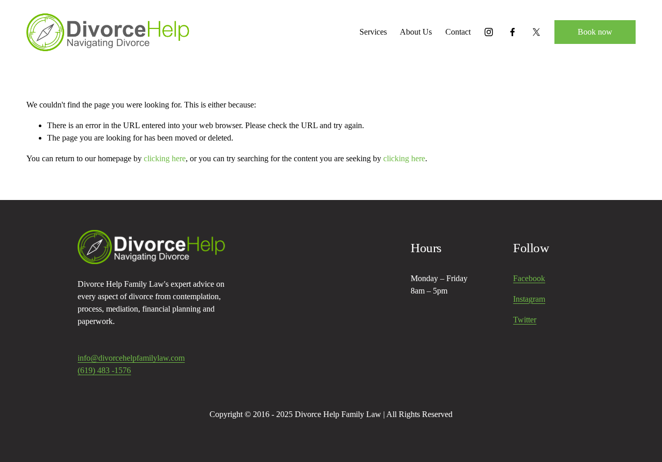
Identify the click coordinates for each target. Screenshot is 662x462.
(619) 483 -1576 (104, 370)
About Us (416, 31)
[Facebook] (512, 32)
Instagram (529, 299)
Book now (595, 31)
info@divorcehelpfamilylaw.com (131, 357)
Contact (458, 31)
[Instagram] (489, 32)
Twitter (524, 319)
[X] (536, 32)
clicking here (165, 158)
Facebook (529, 278)
